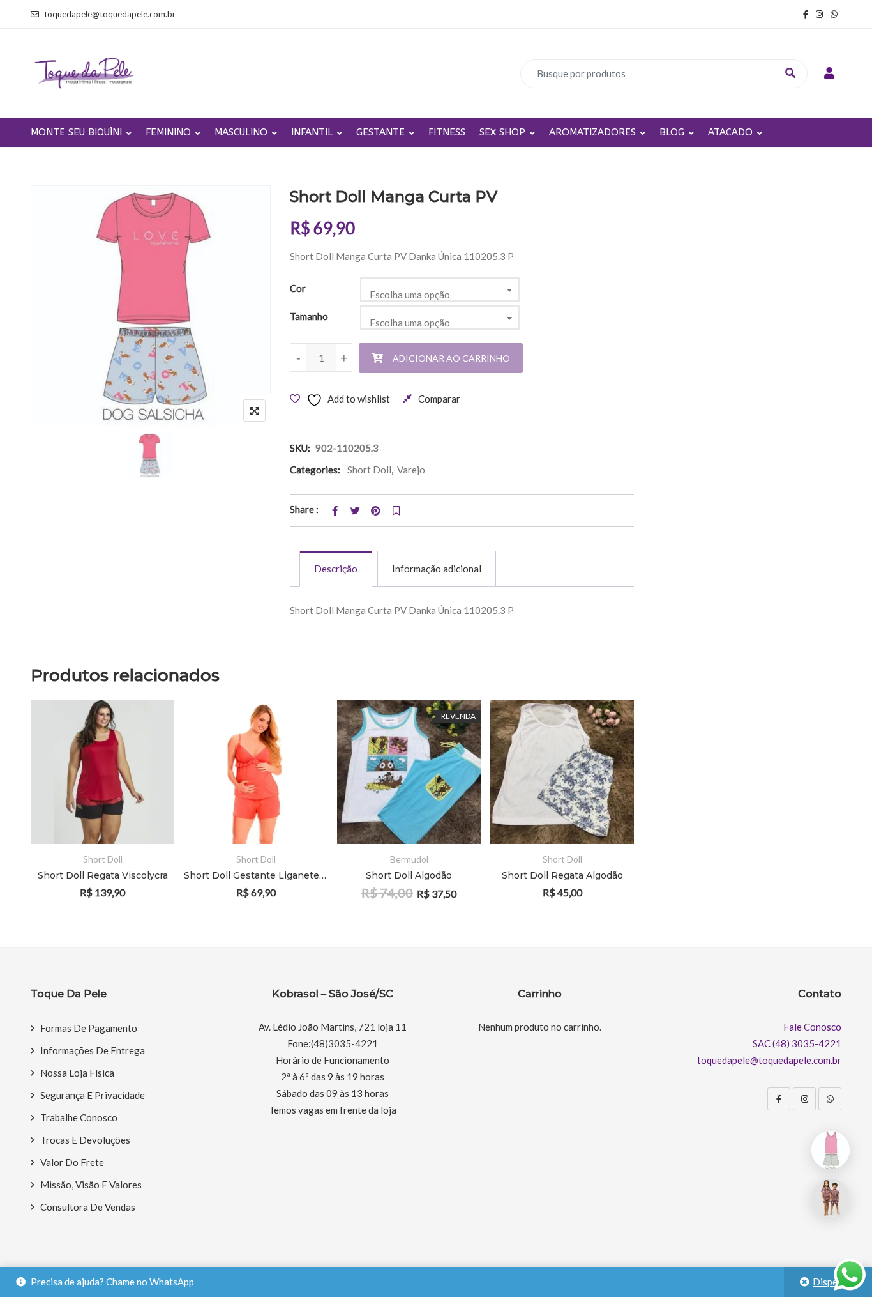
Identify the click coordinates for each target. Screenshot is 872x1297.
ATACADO (730, 132)
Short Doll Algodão (409, 875)
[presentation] (40, 817)
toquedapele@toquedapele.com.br (110, 14)
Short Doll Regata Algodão (562, 875)
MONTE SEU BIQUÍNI (76, 132)
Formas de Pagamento (88, 1028)
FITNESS (446, 132)
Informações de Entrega (92, 1050)
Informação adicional (436, 568)
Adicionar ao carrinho (451, 358)
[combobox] (440, 289)
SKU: (300, 448)
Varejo (411, 469)
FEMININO (168, 132)
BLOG (671, 132)
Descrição (335, 568)
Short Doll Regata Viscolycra (103, 875)
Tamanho (309, 316)
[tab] (335, 569)
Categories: (315, 469)
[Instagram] (804, 1098)
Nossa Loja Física (77, 1072)
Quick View (147, 807)
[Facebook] (778, 1098)
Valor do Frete (72, 1162)
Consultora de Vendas (87, 1207)
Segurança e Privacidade (92, 1095)
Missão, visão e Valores (91, 1184)
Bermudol (409, 859)
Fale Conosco (812, 1026)
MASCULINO (240, 132)
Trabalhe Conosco (78, 1117)
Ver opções (147, 737)
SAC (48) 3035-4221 (797, 1043)
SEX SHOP (502, 132)
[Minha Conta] (829, 73)
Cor (298, 288)
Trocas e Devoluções (85, 1140)
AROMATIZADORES (592, 132)
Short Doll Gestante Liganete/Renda (255, 875)
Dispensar (834, 1281)
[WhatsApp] (829, 1098)
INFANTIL (312, 132)
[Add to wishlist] (147, 772)
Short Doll (369, 469)
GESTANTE (380, 132)
